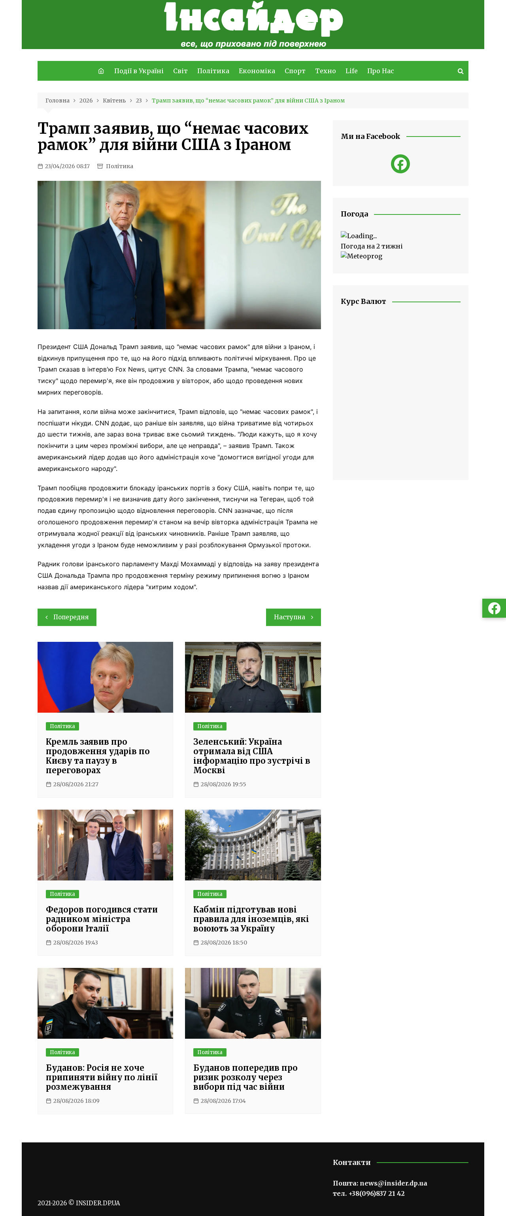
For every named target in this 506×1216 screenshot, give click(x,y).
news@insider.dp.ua (393, 1183)
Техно (325, 71)
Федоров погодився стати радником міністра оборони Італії (102, 919)
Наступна (289, 617)
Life (352, 71)
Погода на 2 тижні (372, 246)
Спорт (295, 71)
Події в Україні (139, 71)
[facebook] (400, 163)
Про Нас (380, 71)
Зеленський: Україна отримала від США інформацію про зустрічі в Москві (251, 756)
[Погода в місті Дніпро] (401, 236)
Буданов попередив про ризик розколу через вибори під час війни (245, 1077)
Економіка (257, 71)
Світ (180, 71)
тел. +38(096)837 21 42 (369, 1193)
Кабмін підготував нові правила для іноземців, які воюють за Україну (251, 919)
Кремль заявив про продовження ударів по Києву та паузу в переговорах (98, 756)
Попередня (71, 617)
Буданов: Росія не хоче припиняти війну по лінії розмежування (101, 1077)
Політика (213, 71)
